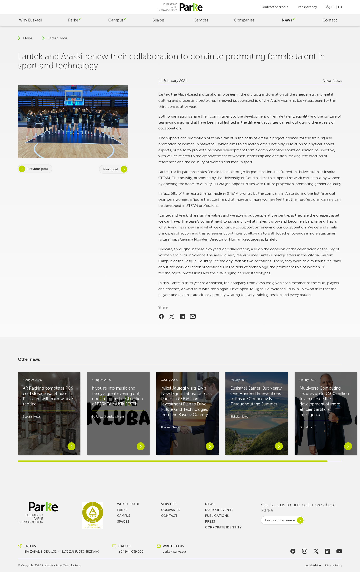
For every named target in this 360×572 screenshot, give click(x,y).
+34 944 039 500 (130, 551)
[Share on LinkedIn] (182, 316)
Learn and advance (280, 520)
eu (340, 7)
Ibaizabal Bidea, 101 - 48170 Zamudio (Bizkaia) (61, 551)
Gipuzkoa (110, 416)
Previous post (37, 169)
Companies (244, 20)
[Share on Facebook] (161, 316)
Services (201, 20)
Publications (217, 516)
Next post (111, 169)
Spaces (159, 20)
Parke (73, 20)
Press (210, 521)
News (287, 20)
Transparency (307, 7)
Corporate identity (223, 527)
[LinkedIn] (327, 551)
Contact (329, 20)
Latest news (57, 38)
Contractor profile (274, 7)
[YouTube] (339, 551)
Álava (326, 80)
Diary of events (219, 510)
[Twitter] (316, 551)
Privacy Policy (333, 565)
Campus (115, 20)
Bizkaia (27, 416)
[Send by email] (193, 316)
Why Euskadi (30, 20)
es (332, 7)
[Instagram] (305, 551)
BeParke (97, 416)
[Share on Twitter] (172, 316)
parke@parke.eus (174, 551)
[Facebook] (293, 551)
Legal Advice (313, 565)
